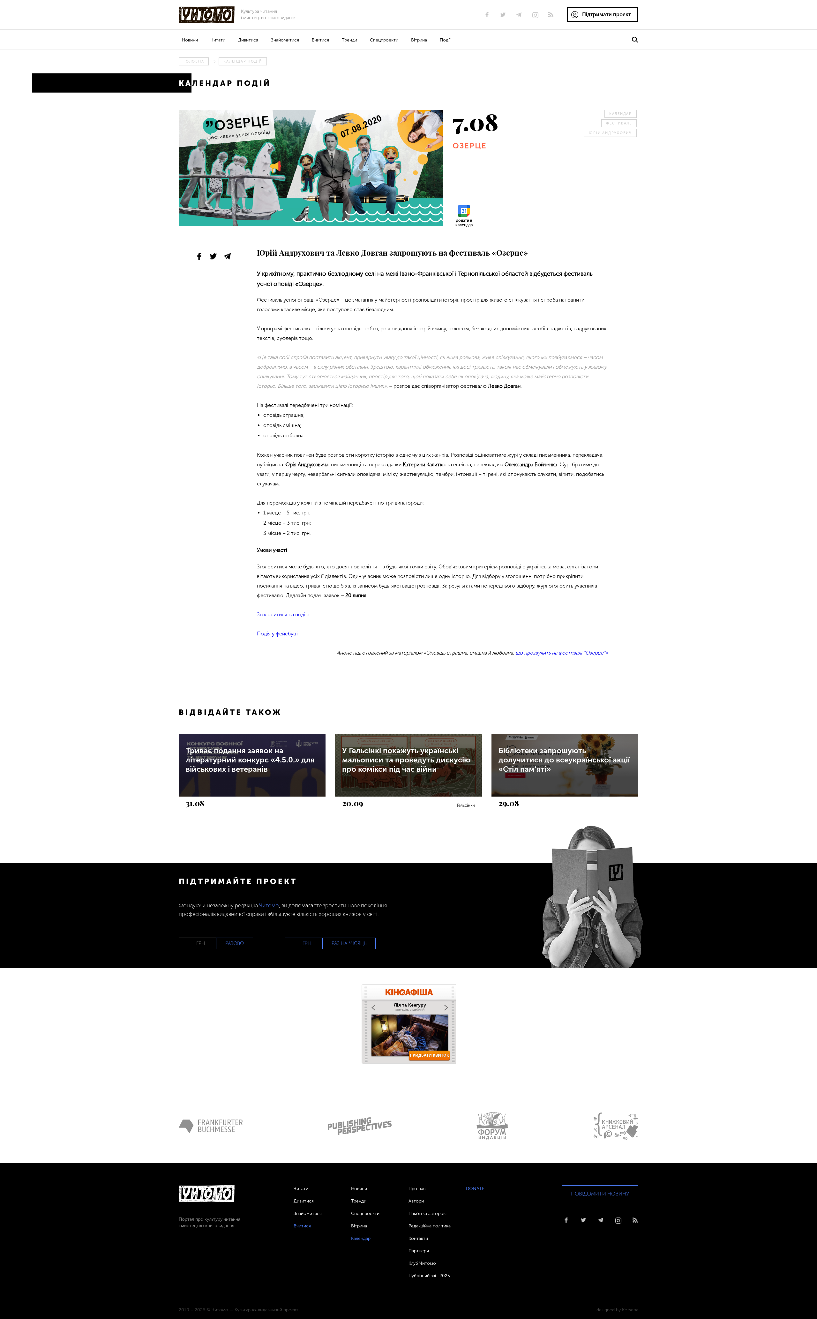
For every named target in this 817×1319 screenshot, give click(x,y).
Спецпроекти (384, 40)
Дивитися (248, 40)
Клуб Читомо (422, 1263)
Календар (620, 114)
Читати (218, 40)
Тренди (349, 40)
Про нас (417, 1188)
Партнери (418, 1251)
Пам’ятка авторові (427, 1213)
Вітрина (419, 40)
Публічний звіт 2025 (429, 1275)
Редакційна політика (429, 1226)
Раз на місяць (349, 943)
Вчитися (320, 40)
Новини (190, 40)
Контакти (418, 1238)
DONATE (475, 1188)
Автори (416, 1201)
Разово (234, 943)
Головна (194, 61)
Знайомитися (285, 40)
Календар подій (242, 61)
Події (445, 40)
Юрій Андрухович (610, 133)
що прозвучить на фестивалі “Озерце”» (561, 653)
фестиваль (619, 123)
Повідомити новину (600, 1194)
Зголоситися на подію (283, 614)
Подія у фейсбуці (277, 634)
